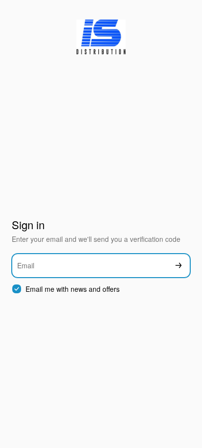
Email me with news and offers (72, 289)
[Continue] (178, 265)
